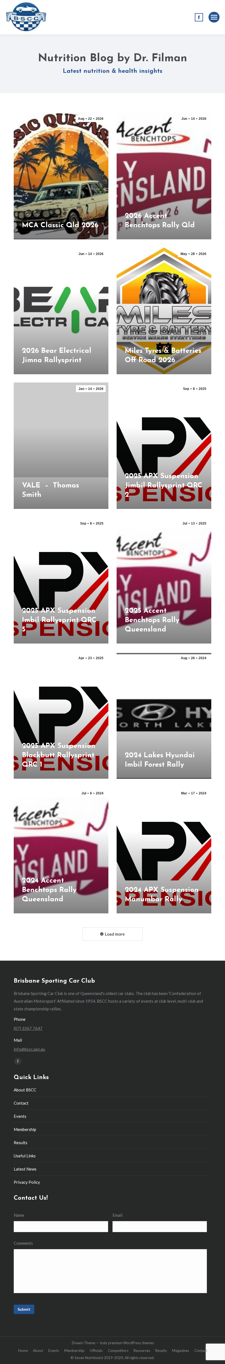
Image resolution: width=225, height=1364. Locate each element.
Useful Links (25, 1155)
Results (20, 1142)
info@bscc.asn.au (29, 1049)
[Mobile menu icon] (214, 17)
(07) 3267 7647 (28, 1028)
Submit (24, 1309)
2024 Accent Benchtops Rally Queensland (49, 890)
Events (20, 1116)
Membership (25, 1129)
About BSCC (25, 1089)
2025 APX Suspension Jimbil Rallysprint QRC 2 (164, 486)
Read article (34, 237)
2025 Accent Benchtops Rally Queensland (152, 620)
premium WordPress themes (131, 1343)
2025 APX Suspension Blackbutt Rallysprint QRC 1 (58, 755)
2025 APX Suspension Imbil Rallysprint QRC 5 (59, 620)
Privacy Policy (27, 1182)
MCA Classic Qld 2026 (60, 225)
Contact (21, 1102)
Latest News (25, 1168)
